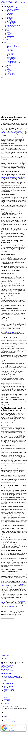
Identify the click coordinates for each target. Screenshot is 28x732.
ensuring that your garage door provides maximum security (13, 132)
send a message (10, 606)
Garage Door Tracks (11, 22)
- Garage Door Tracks (9, 689)
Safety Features (10, 26)
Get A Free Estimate (11, 37)
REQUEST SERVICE (14, 2)
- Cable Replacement (8, 687)
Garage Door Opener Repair (13, 25)
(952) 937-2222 (4, 2)
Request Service (4, 706)
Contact (8, 32)
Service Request (10, 36)
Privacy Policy (7, 719)
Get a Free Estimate (5, 39)
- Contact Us (7, 699)
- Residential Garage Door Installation (12, 676)
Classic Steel (10, 11)
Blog (8, 30)
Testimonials (9, 33)
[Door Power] (5, 1)
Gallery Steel (10, 13)
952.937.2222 (4, 670)
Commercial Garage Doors (13, 9)
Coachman (9, 14)
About (5, 29)
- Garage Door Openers (9, 690)
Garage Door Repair (8, 18)
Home (5, 42)
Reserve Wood (10, 15)
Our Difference (7, 28)
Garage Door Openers (12, 24)
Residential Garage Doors (13, 7)
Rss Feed (6, 660)
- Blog (5, 697)
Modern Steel (10, 17)
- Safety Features (7, 692)
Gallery (8, 34)
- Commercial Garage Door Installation (13, 677)
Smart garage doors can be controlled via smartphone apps (13, 176)
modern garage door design (11, 332)
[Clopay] (6, 680)
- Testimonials (7, 700)
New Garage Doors (8, 6)
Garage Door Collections (9, 10)
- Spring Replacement (9, 686)
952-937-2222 (14, 1)
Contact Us (10, 670)
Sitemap (5, 716)
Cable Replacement (11, 21)
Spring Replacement (11, 19)
